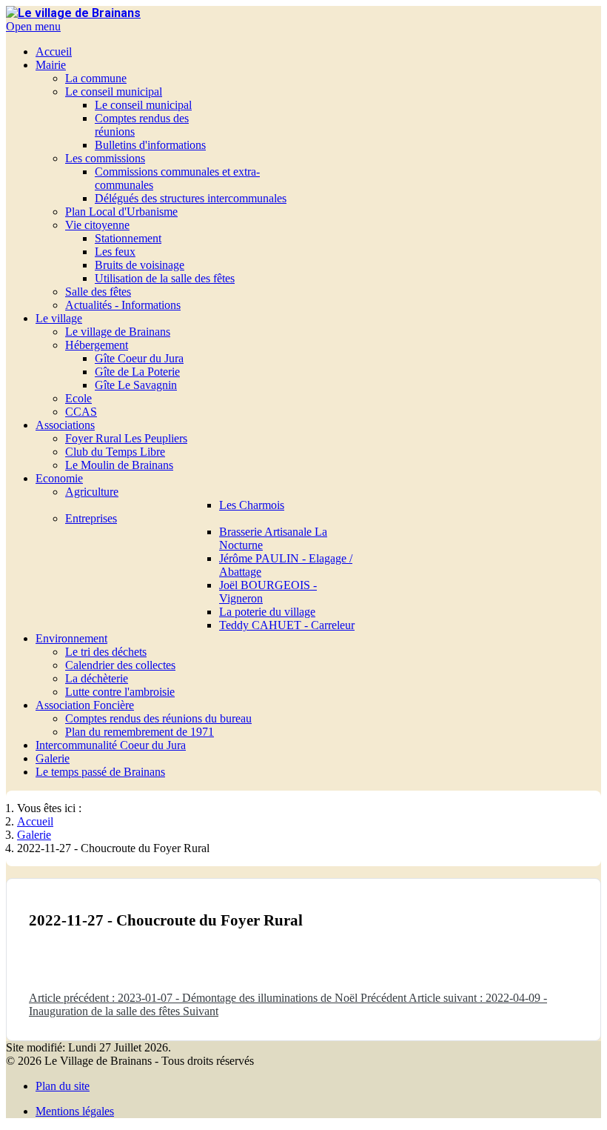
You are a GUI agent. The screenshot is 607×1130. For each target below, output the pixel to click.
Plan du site (63, 1086)
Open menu (33, 26)
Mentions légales (75, 1111)
